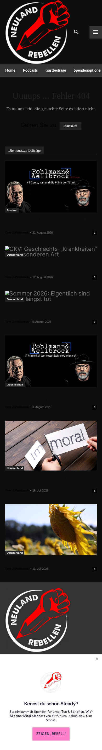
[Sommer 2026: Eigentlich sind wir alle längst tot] (51, 296)
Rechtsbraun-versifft (28, 562)
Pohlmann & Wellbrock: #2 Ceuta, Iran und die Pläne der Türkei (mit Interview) (50, 222)
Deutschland (15, 254)
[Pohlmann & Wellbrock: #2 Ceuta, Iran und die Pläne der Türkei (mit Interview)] (51, 187)
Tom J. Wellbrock (17, 232)
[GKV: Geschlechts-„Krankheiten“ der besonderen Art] (51, 251)
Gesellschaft (15, 384)
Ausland (12, 210)
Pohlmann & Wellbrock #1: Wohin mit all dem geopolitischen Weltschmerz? (48, 396)
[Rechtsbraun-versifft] (51, 529)
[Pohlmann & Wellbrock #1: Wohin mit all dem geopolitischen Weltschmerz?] (51, 361)
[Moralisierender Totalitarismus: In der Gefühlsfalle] (51, 446)
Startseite (70, 126)
